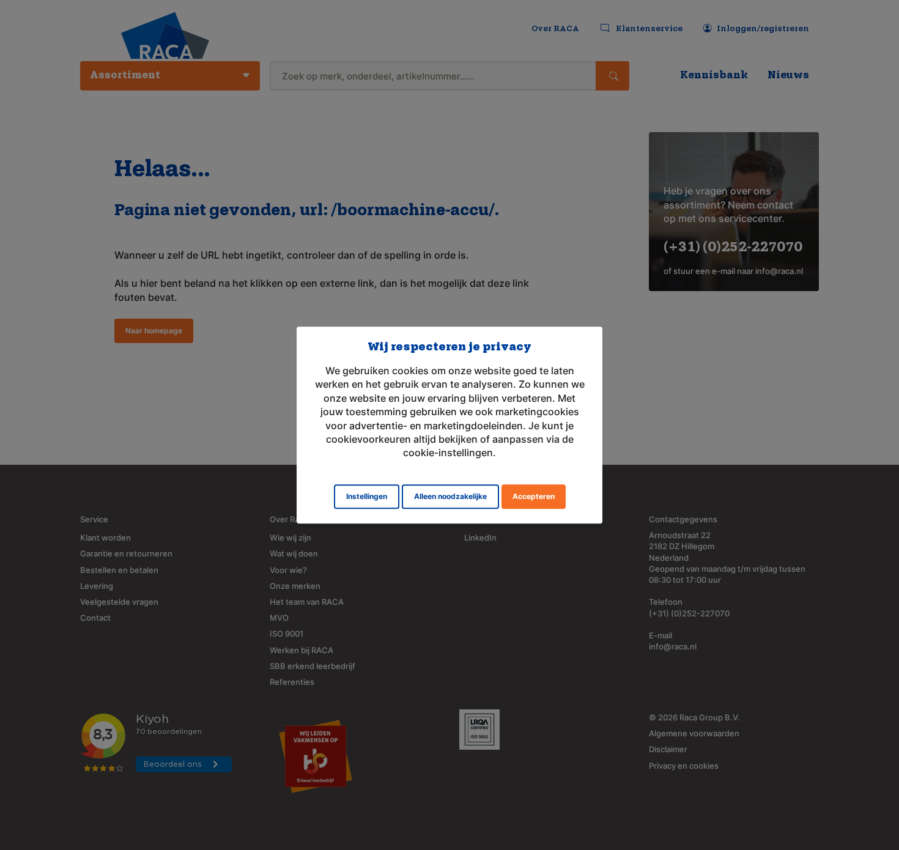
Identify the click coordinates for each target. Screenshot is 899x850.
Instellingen (366, 496)
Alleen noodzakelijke (450, 496)
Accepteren (533, 496)
